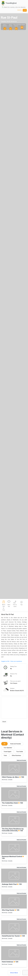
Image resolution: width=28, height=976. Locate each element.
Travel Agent (7, 751)
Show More (14, 973)
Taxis (5, 755)
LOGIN (24, 10)
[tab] (3, 605)
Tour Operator (8, 747)
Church (4, 721)
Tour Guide (19, 751)
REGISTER (19, 10)
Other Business (16, 755)
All (4, 744)
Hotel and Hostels (15, 744)
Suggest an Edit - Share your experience (11, 661)
